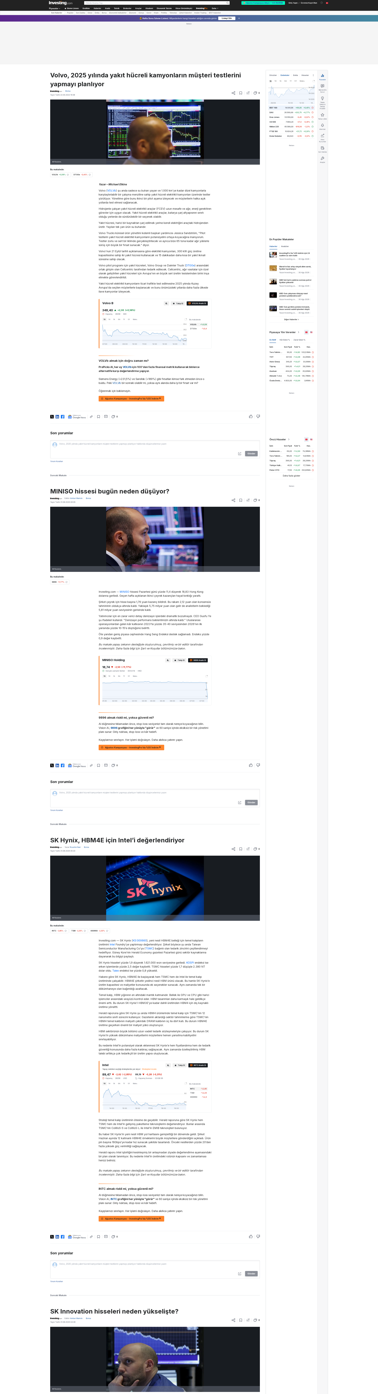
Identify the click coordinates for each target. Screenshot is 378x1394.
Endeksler (285, 75)
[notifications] (321, 2)
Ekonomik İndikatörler (118, 13)
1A (114, 319)
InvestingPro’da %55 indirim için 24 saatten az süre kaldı (294, 254)
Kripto (156, 13)
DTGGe (190, 265)
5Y (129, 319)
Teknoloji (173, 13)
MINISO (124, 591)
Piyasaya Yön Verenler (282, 332)
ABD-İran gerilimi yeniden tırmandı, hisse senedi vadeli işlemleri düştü (294, 308)
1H (109, 319)
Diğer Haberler (290, 319)
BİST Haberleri (215, 13)
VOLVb (111, 190)
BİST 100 (273, 108)
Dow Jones (274, 117)
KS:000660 (140, 940)
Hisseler (305, 75)
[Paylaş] (233, 93)
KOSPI (190, 962)
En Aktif (272, 340)
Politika (164, 13)
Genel (148, 13)
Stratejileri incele (149, 1069)
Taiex (115, 970)
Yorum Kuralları (56, 461)
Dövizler (273, 75)
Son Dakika (80, 13)
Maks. (135, 319)
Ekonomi (132, 13)
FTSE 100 (273, 131)
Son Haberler (56, 13)
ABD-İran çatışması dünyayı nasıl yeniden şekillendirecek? (293, 294)
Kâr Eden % (285, 340)
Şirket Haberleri (185, 13)
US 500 (272, 122)
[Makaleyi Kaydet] (241, 93)
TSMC (149, 948)
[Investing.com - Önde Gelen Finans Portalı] (60, 3)
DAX (271, 112)
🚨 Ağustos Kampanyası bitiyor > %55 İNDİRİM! (263, 3)
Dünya (141, 13)
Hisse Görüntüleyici (184, 8)
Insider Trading (200, 13)
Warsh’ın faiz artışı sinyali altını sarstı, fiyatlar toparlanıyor (295, 267)
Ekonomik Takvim (164, 8)
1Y (124, 319)
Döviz (90, 13)
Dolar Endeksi (275, 136)
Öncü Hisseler (277, 439)
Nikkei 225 (274, 127)
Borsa (104, 13)
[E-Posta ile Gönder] (106, 416)
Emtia (97, 13)
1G (105, 319)
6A (119, 319)
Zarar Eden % (299, 340)
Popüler (70, 13)
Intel (112, 944)
